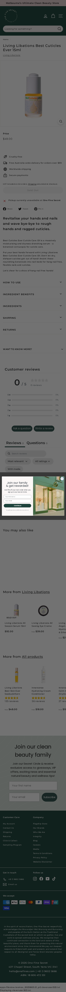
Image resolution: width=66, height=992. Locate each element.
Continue (17, 506)
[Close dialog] (62, 478)
